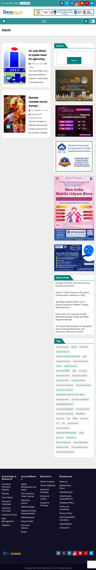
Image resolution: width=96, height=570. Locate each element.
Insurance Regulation (64, 409)
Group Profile (27, 521)
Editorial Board (28, 507)
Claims (74, 347)
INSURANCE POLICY (64, 404)
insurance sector (82, 409)
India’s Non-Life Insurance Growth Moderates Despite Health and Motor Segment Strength (72, 317)
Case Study (7, 497)
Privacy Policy (66, 513)
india (74, 371)
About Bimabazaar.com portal (28, 487)
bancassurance (62, 347)
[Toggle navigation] (44, 21)
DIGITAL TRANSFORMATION (68, 356)
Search (60, 46)
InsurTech (60, 419)
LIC (57, 423)
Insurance (83, 371)
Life (63, 423)
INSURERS (80, 414)
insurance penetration (80, 399)
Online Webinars (48, 485)
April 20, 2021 (37, 64)
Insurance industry (83, 385)
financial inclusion (63, 361)
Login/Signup (66, 524)
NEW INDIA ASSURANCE (66, 433)
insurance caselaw (79, 376)
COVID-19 (84, 347)
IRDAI (75, 419)
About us (64, 482)
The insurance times (79, 447)
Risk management (63, 442)
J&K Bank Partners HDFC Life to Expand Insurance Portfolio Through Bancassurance (72, 304)
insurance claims (78, 380)
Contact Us (65, 528)
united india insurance (65, 452)
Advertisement (27, 517)
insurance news (62, 399)
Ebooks (5, 494)
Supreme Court (62, 447)
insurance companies (64, 385)
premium (59, 438)
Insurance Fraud (9, 515)
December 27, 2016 (39, 110)
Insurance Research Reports (6, 487)
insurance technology (64, 414)
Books (24, 532)
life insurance (73, 423)
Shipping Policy (67, 503)
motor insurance (62, 428)
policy (81, 433)
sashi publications (81, 442)
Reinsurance (71, 438)
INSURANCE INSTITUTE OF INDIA (70, 395)
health (58, 366)
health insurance (70, 366)
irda (68, 419)
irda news (84, 419)
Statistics (6, 525)
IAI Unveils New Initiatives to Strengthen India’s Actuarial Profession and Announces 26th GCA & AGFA (74, 329)
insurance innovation (64, 390)
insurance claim (62, 380)
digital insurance (62, 352)
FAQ (84, 356)
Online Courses (47, 482)
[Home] (4, 21)
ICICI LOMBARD (63, 371)
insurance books (62, 376)
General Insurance (80, 361)
